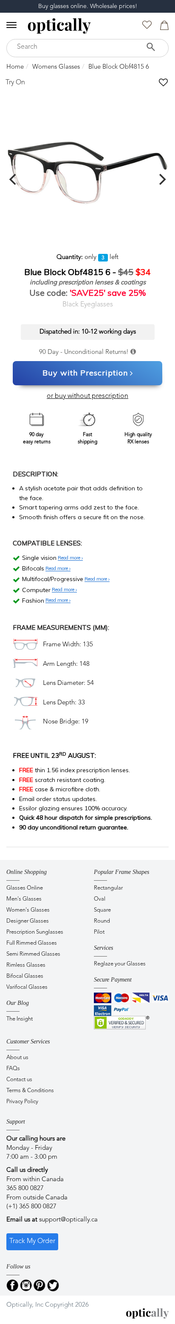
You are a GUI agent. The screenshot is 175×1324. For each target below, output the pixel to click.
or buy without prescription (87, 396)
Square (102, 910)
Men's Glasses (24, 899)
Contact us (19, 1079)
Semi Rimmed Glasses (33, 954)
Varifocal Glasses (27, 987)
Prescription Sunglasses (34, 932)
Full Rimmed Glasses (31, 943)
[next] (161, 179)
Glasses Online (24, 888)
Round (102, 921)
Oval (99, 899)
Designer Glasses (27, 921)
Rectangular (108, 888)
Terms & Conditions (30, 1090)
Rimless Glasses (25, 965)
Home (15, 67)
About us (17, 1057)
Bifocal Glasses (24, 976)
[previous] (13, 179)
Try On (15, 82)
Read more (70, 558)
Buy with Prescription (85, 373)
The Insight (19, 1019)
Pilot (99, 932)
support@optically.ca (68, 1220)
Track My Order (32, 1241)
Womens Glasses (56, 67)
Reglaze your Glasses (120, 964)
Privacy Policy (22, 1101)
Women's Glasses (28, 910)
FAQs (13, 1068)
